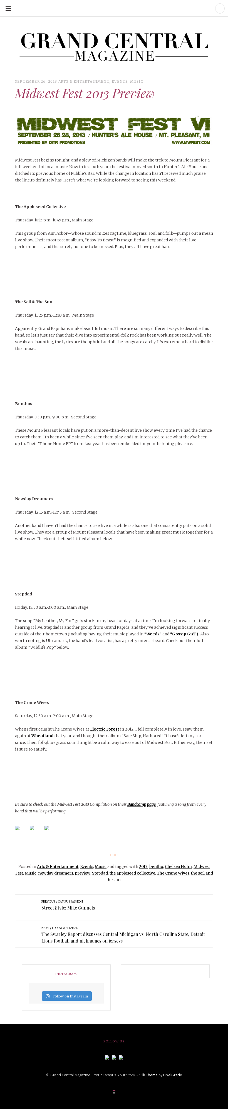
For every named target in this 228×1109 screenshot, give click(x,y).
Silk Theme (148, 1074)
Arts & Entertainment (84, 81)
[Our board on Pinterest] (121, 1057)
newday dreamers (55, 873)
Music (136, 81)
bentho (156, 866)
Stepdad (100, 873)
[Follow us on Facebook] (107, 1057)
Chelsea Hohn (178, 866)
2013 (143, 866)
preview (82, 873)
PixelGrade (172, 1074)
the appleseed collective (132, 873)
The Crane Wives (173, 873)
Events (120, 81)
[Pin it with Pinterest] (51, 832)
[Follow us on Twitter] (114, 1057)
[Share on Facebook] (21, 832)
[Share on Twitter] (36, 832)
